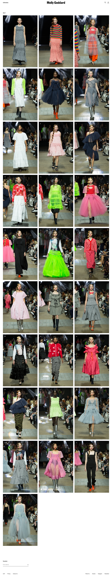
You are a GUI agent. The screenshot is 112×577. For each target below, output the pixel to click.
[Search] (105, 2)
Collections (5, 2)
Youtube (93, 574)
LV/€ (4, 574)
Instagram (100, 574)
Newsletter (107, 574)
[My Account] (108, 2)
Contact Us (15, 574)
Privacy (8, 574)
